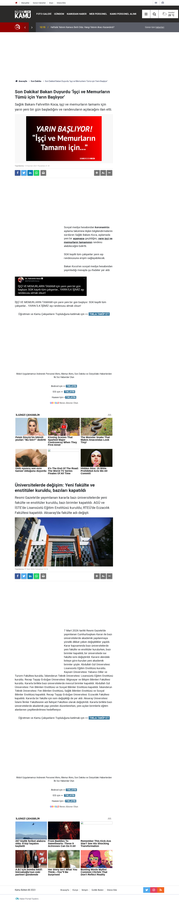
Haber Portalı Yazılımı (29, 899)
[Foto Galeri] (162, 2)
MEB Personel (98, 13)
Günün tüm (154, 27)
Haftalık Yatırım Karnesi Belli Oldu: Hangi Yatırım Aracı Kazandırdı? (82, 27)
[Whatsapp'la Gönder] (36, 173)
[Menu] (146, 14)
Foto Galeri (43, 13)
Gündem (59, 13)
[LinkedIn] (30, 173)
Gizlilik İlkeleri (97, 890)
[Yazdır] (43, 173)
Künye (75, 890)
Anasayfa (64, 890)
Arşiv (51, 3)
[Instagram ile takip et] (153, 890)
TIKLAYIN (71, 386)
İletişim (85, 890)
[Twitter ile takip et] (146, 890)
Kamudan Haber (77, 13)
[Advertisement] (89, 56)
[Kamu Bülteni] (23, 14)
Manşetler (25, 3)
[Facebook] (17, 173)
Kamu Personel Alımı (123, 13)
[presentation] (24, 27)
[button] (97, 173)
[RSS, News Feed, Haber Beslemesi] (160, 890)
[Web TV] (155, 2)
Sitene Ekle (61, 3)
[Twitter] (24, 173)
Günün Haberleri (39, 3)
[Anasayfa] (16, 3)
